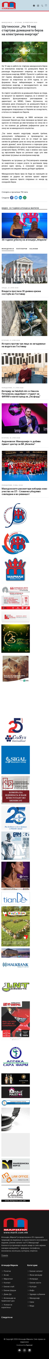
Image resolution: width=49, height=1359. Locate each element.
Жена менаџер (35, 1275)
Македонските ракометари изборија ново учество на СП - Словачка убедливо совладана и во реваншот (24, 491)
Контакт (6, 1283)
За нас (6, 1275)
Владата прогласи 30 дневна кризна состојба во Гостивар (21, 292)
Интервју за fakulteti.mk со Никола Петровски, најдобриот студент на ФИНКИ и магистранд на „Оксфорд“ (21, 394)
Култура (32, 1286)
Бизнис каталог (36, 1271)
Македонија (34, 1298)
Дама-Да (7, 1294)
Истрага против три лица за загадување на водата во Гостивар (23, 345)
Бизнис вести (35, 1283)
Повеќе (4, 1255)
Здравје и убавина (37, 1294)
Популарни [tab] (21, 249)
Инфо (31, 1290)
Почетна (7, 1271)
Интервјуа (33, 1279)
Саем (31, 1302)
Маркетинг (8, 1279)
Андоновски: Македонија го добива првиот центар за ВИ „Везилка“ (21, 442)
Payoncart (29, 1345)
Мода (31, 1306)
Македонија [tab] (8, 249)
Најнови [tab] (34, 249)
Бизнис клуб (8, 1286)
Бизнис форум (9, 1290)
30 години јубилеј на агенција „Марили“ (24, 239)
